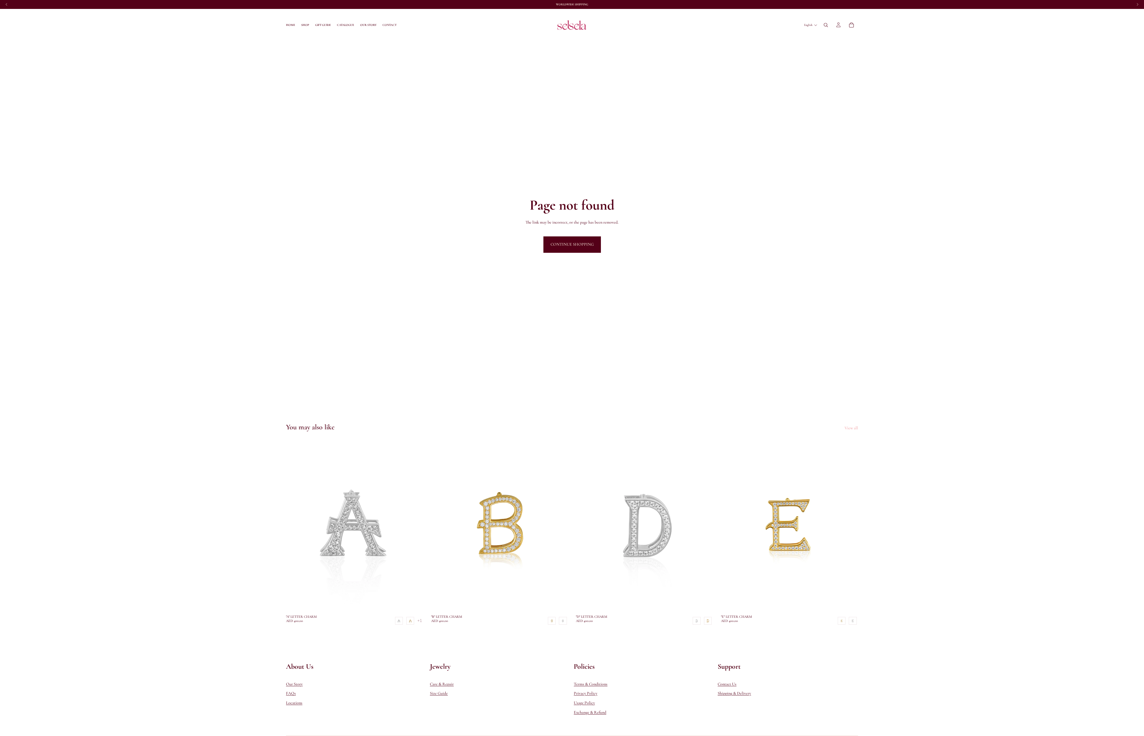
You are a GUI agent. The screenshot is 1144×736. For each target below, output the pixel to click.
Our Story (294, 683)
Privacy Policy (585, 693)
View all (851, 428)
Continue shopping (572, 244)
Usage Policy (584, 702)
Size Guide (439, 693)
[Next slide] (414, 525)
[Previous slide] (295, 525)
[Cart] (851, 25)
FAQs (291, 693)
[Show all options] (419, 621)
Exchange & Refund (590, 712)
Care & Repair (442, 683)
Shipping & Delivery (734, 693)
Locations (294, 702)
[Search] (825, 25)
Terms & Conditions (590, 683)
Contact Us (727, 683)
